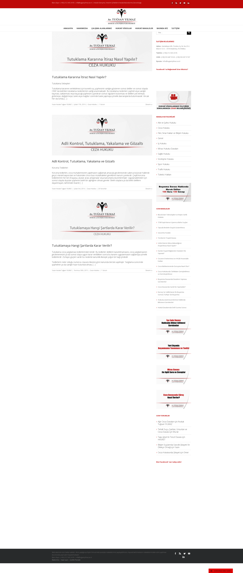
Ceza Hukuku (92, 104)
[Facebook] (172, 3)
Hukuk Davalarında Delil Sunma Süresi (172, 307)
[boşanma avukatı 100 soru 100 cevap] (173, 184)
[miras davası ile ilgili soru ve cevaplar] (173, 366)
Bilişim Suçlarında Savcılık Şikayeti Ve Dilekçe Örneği (174, 446)
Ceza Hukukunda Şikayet (169, 452)
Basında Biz (162, 28)
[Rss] (176, 3)
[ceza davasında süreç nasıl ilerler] (173, 391)
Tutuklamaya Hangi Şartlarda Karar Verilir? (82, 245)
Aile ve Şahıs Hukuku (167, 122)
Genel (160, 138)
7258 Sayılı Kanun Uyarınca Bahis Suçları (173, 222)
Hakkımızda (82, 28)
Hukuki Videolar (124, 28)
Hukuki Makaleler (144, 28)
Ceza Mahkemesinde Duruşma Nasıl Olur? (173, 266)
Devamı (148, 104)
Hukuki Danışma (99, 3)
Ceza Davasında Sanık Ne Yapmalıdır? (172, 287)
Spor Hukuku (163, 164)
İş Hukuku (162, 143)
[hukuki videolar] (173, 92)
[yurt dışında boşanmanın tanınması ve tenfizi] (173, 341)
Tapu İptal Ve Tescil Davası (170, 437)
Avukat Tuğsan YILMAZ (64, 104)
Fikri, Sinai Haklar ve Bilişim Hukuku (173, 133)
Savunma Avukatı (164, 233)
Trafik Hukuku (164, 169)
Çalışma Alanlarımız (101, 28)
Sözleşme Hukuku (166, 159)
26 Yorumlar (102, 189)
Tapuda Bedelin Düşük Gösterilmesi (171, 227)
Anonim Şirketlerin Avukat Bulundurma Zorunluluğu (123, 3)
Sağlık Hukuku (164, 154)
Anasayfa (68, 28)
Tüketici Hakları (164, 174)
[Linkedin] (188, 3)
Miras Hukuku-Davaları (168, 148)
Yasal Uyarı (64, 560)
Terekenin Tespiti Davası (167, 238)
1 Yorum (102, 104)
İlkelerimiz (55, 560)
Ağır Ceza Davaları (166, 421)
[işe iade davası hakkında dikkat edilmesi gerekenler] (173, 317)
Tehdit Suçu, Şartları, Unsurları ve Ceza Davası (172, 430)
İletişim (175, 28)
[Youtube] (184, 3)
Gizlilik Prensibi (75, 560)
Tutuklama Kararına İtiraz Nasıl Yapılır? (79, 77)
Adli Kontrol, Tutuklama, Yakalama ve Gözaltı (83, 161)
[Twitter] (180, 3)
